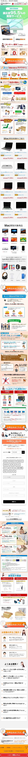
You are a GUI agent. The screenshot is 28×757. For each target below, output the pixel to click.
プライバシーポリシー (17, 747)
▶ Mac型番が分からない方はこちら (14, 448)
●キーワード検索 (6, 452)
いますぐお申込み (14, 755)
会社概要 (2, 747)
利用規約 (8, 747)
